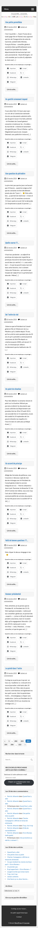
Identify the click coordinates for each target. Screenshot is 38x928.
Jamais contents (12, 877)
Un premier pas (12, 867)
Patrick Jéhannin (13, 796)
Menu (6, 9)
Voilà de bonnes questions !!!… (16, 540)
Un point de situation (13, 389)
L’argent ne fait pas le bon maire (18, 872)
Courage (26, 923)
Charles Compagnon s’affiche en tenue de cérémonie (16, 820)
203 (22, 741)
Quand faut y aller (26, 806)
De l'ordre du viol (11, 314)
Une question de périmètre (15, 173)
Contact (19, 917)
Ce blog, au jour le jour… (19, 908)
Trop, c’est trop (28, 826)
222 (19, 744)
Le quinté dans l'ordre (13, 668)
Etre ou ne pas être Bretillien (16, 897)
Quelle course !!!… (12, 243)
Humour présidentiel (13, 594)
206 (12, 744)
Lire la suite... (11, 89)
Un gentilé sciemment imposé (16, 99)
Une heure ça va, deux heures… (17, 879)
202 (15, 741)
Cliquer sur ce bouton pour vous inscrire (19, 782)
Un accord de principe (13, 463)
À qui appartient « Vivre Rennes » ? (19, 869)
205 (5, 744)
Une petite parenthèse (13, 22)
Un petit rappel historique (19, 913)
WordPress (18, 923)
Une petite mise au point (15, 855)
